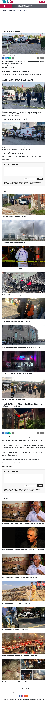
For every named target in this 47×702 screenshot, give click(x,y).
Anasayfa (6, 10)
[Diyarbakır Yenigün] (7, 1)
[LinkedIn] (8, 58)
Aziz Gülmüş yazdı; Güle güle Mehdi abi (26, 6)
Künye (17, 692)
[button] (38, 58)
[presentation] (6, 6)
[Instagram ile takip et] (23, 696)
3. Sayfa (11, 10)
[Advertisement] (23, 21)
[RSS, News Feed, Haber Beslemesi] (26, 696)
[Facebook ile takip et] (20, 696)
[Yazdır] (13, 58)
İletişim (21, 692)
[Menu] (40, 2)
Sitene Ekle (33, 692)
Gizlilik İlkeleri (27, 692)
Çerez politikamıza (29, 700)
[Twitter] (6, 58)
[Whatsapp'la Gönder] (10, 58)
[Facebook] (3, 58)
